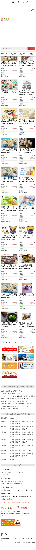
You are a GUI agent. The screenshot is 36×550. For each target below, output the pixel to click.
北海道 (2, 76)
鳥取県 (12, 445)
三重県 (12, 440)
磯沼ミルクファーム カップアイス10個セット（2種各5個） (26, 208)
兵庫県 (12, 442)
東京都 (20, 221)
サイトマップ (4, 540)
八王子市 (25, 221)
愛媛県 (24, 450)
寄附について (18, 483)
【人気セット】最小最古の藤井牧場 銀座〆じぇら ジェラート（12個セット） (9, 121)
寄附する (27, 3)
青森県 (12, 421)
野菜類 (13, 393)
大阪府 (29, 440)
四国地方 (3, 450)
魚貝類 (15, 391)
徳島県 (12, 450)
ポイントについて (6, 483)
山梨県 (12, 434)
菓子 (32, 396)
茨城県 (12, 426)
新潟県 (12, 432)
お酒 (19, 393)
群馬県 (24, 426)
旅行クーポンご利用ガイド (22, 54)
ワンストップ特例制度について (23, 490)
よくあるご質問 (18, 3)
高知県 (29, 450)
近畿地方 (3, 220)
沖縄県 (20, 76)
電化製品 (15, 408)
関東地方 (21, 191)
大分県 (12, 456)
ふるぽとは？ (5, 474)
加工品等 (19, 396)
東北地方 (3, 421)
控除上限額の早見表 (25, 496)
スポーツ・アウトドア (23, 406)
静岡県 (2, 337)
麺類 (2, 398)
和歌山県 (3, 221)
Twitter (6, 534)
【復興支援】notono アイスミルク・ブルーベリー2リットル (26, 295)
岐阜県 (24, 434)
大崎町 (25, 163)
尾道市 (6, 163)
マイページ (24, 3)
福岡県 (12, 453)
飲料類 (26, 396)
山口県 (2, 134)
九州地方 (21, 162)
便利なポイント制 (20, 472)
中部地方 (3, 104)
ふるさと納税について (7, 481)
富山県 (18, 432)
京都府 (24, 440)
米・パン (25, 391)
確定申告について (6, 490)
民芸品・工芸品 (5, 408)
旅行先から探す (4, 53)
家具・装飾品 (10, 398)
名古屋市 (7, 250)
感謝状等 (24, 401)
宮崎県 (18, 456)
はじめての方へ (13, 3)
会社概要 (14, 538)
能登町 (6, 105)
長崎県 (24, 453)
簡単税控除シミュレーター (9, 496)
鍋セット (29, 403)
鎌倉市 (25, 192)
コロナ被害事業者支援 (7, 406)
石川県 (2, 105)
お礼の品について (22, 481)
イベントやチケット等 (7, 396)
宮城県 (24, 421)
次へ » (32, 342)
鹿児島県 (21, 163)
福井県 (29, 432)
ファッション (15, 401)
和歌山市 (8, 221)
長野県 (18, 434)
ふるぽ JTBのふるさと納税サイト (6, 24)
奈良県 (18, 442)
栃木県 (18, 426)
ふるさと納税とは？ (7, 472)
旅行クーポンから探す (13, 54)
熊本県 (29, 453)
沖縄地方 (21, 75)
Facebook (2, 534)
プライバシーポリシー (24, 538)
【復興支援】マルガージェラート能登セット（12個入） (9, 92)
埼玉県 (29, 426)
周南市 (6, 134)
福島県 (18, 423)
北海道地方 (4, 75)
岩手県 (18, 421)
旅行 (2, 391)
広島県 (2, 163)
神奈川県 (21, 192)
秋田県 (29, 421)
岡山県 (24, 445)
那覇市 (24, 76)
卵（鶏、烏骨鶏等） (18, 403)
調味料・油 (25, 398)
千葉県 (12, 429)
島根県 (18, 445)
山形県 (12, 423)
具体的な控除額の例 (7, 499)
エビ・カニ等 (5, 393)
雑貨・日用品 (5, 401)
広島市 (6, 279)
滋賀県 (18, 440)
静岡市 (6, 337)
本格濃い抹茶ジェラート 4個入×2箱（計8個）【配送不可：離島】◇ (9, 324)
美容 (18, 398)
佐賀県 (18, 453)
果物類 (8, 391)
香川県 (18, 450)
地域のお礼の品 (5, 403)
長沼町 (6, 76)
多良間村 (25, 279)
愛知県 (2, 250)
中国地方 (3, 133)
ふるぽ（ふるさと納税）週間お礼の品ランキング (15, 502)
